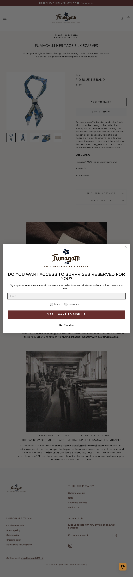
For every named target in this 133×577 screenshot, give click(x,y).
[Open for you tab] (123, 567)
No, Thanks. (66, 325)
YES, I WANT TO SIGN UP (66, 314)
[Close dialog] (126, 247)
